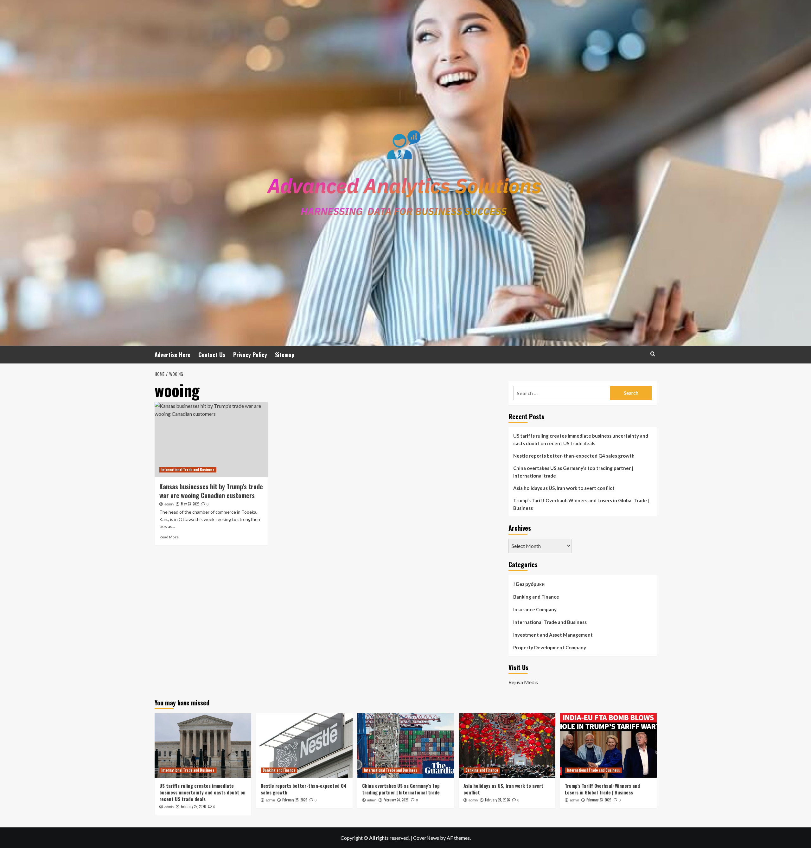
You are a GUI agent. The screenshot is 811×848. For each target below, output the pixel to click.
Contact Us (211, 354)
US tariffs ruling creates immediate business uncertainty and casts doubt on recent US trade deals (580, 439)
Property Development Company (549, 647)
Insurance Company (535, 609)
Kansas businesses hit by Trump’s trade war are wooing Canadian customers (211, 491)
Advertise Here (172, 354)
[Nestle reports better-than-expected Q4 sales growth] (304, 745)
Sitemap (284, 354)
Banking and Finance (536, 597)
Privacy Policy (250, 354)
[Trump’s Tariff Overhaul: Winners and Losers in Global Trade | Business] (608, 745)
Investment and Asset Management (553, 635)
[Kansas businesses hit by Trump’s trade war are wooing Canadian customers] (211, 439)
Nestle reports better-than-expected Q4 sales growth (574, 456)
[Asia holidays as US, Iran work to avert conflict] (507, 745)
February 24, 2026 (396, 799)
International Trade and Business (187, 469)
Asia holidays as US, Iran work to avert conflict (564, 488)
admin (169, 504)
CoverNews (426, 838)
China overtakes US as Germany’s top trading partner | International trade (573, 472)
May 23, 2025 (190, 503)
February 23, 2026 (598, 799)
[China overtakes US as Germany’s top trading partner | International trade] (405, 745)
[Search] (653, 353)
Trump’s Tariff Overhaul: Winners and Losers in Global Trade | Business (581, 504)
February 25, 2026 (193, 806)
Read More (169, 537)
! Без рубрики (529, 584)
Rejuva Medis (523, 682)
